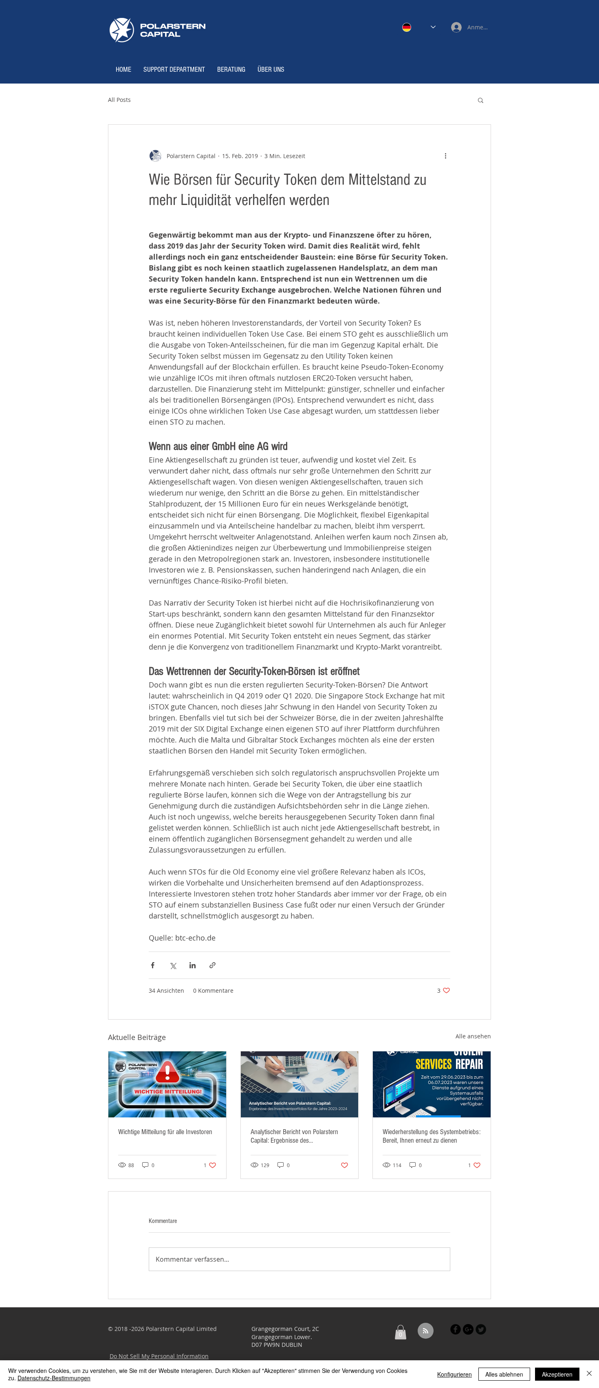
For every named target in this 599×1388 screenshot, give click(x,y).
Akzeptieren (557, 1374)
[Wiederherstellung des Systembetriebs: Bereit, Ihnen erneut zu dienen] (432, 1084)
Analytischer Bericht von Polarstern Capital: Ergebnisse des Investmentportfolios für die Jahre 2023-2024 (294, 1136)
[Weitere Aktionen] (445, 156)
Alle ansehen (473, 1036)
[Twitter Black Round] (481, 1329)
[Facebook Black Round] (455, 1329)
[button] (480, 100)
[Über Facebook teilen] (152, 965)
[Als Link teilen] (212, 965)
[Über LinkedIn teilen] (192, 965)
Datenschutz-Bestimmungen (54, 1378)
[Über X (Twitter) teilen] (172, 965)
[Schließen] (589, 1374)
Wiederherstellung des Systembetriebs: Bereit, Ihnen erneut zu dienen (431, 1136)
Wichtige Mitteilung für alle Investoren (165, 1132)
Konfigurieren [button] (454, 1374)
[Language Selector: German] (418, 27)
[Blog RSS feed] (426, 1331)
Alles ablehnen (504, 1374)
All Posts (119, 100)
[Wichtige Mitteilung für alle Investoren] (167, 1084)
